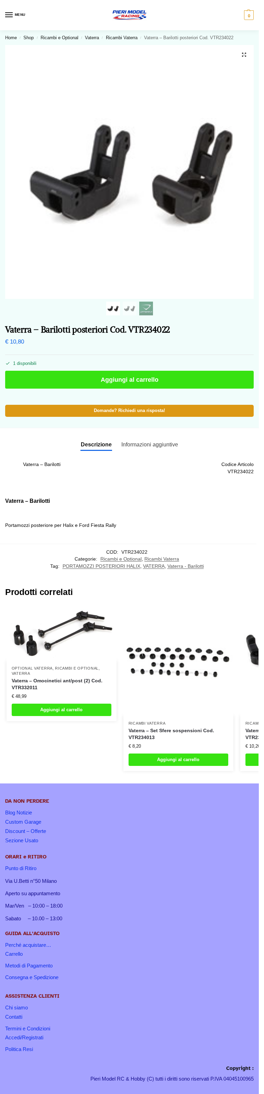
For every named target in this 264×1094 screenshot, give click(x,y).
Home (11, 37)
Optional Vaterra (32, 668)
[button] (248, 15)
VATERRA (154, 566)
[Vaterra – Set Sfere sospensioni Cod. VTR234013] (178, 661)
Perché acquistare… (28, 945)
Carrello (14, 954)
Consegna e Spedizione (31, 977)
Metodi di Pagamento (29, 965)
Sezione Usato (21, 840)
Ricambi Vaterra (122, 37)
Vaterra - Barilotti (185, 566)
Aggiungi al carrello (129, 379)
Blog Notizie (18, 812)
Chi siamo (16, 1007)
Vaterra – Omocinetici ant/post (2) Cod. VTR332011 (57, 684)
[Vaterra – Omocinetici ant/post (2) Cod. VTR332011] (62, 633)
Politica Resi (19, 1049)
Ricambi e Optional (59, 37)
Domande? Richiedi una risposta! (129, 410)
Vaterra (92, 37)
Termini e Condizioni (27, 1028)
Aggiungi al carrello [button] (61, 709)
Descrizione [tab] (96, 444)
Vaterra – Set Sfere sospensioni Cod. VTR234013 (171, 734)
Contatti (13, 1017)
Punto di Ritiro (20, 868)
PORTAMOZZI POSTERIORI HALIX (101, 566)
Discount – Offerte (25, 831)
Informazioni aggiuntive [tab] (149, 444)
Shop (28, 37)
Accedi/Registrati (24, 1037)
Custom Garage (23, 822)
